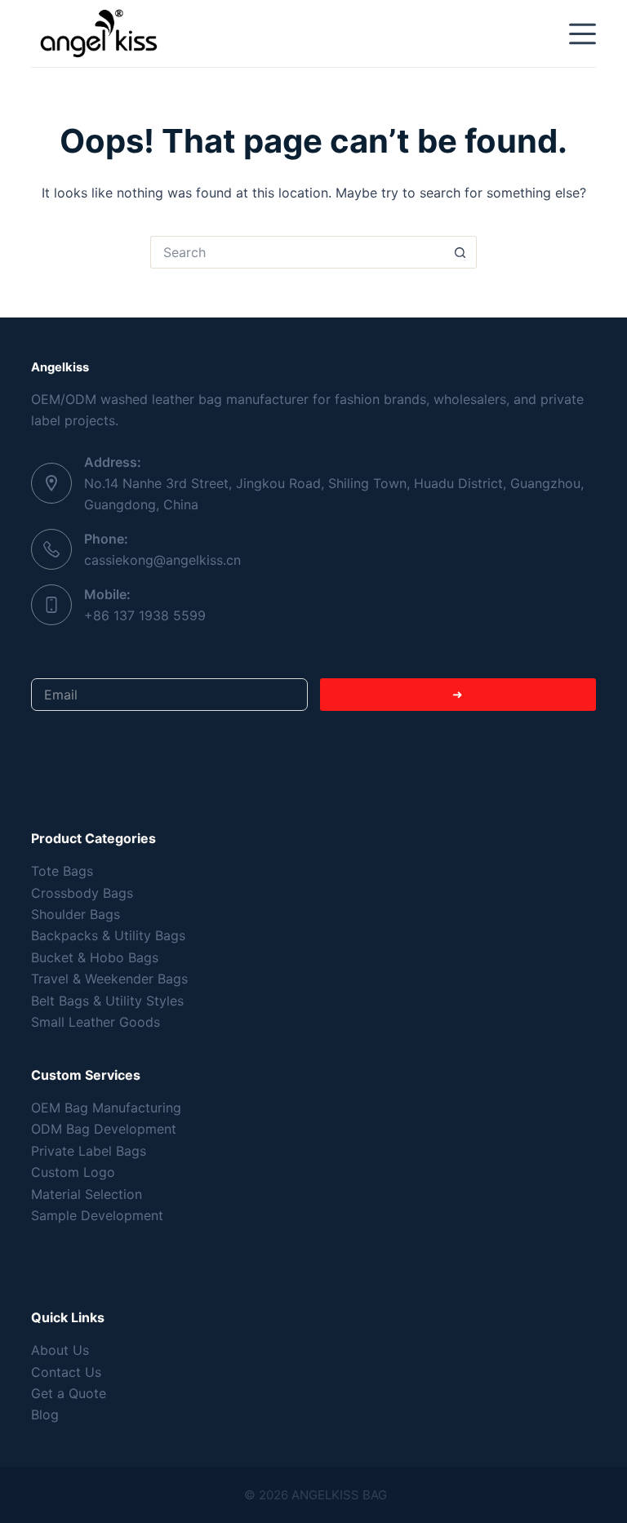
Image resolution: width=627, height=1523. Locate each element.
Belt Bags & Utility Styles (107, 1000)
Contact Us (66, 1372)
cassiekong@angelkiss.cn (162, 560)
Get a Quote (68, 1393)
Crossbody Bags (82, 893)
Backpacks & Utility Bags (108, 935)
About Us (60, 1350)
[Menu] (582, 33)
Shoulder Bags (75, 914)
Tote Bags (62, 871)
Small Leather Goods (95, 1022)
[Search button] (460, 252)
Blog (45, 1414)
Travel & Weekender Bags (109, 978)
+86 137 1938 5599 (145, 615)
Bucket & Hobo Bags (94, 957)
